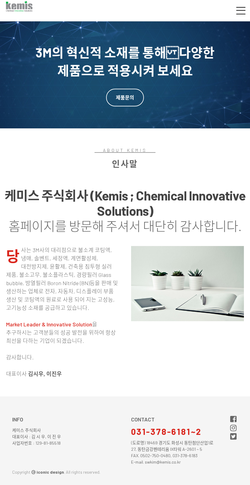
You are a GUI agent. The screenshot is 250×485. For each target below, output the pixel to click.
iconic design (50, 472)
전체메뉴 (240, 10)
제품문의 (125, 97)
